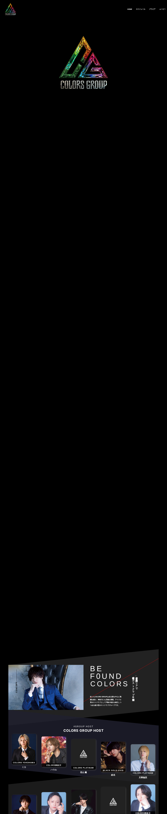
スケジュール (140, 9)
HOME (129, 9)
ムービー (162, 9)
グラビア (152, 9)
